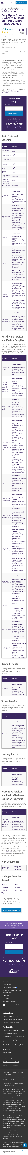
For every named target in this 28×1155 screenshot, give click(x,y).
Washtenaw (18, 890)
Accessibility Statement (9, 1002)
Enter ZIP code (9, 105)
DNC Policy (6, 998)
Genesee (3, 884)
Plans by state (7, 1053)
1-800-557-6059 (14, 123)
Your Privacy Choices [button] (9, 987)
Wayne (3, 893)
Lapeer (17, 884)
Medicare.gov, (19, 1121)
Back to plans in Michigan (10, 910)
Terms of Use (6, 995)
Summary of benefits (17, 867)
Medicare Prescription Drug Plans (12, 1019)
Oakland (4, 890)
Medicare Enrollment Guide (10, 1065)
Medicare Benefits (8, 1059)
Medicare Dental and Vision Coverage (13, 1030)
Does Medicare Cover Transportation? (13, 1037)
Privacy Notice (7, 984)
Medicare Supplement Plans (11, 1023)
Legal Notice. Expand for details (9, 1152)
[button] (2, 2)
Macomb (17, 887)
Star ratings (17, 869)
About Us (5, 981)
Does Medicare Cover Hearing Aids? (13, 1045)
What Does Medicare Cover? (11, 1062)
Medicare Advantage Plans (10, 1016)
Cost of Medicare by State (10, 1033)
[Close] (25, 1150)
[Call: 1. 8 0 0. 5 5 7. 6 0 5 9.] (25, 1145)
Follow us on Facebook (12, 1005)
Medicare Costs (7, 1056)
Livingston (4, 887)
